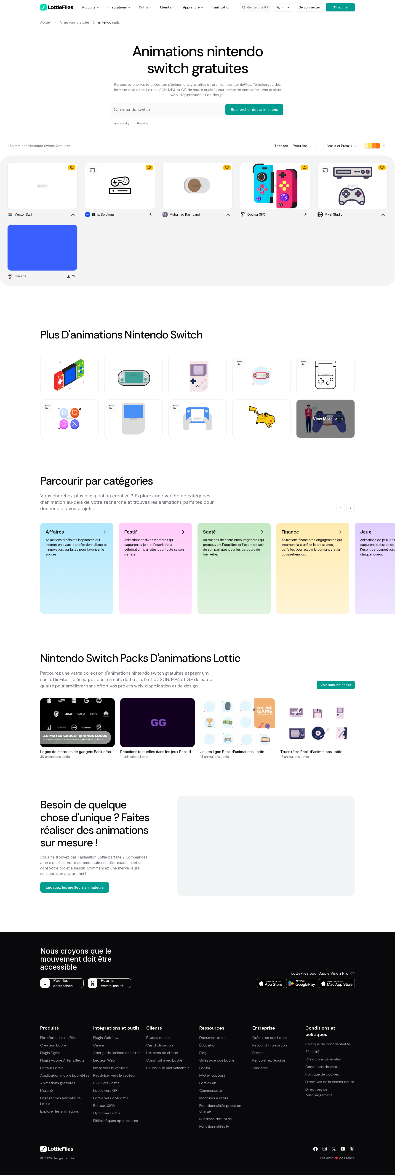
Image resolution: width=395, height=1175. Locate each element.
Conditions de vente (322, 1066)
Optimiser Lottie (106, 1113)
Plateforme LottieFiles (58, 1037)
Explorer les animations (59, 1111)
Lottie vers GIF (105, 1090)
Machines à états (213, 1098)
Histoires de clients (162, 1052)
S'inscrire (340, 7)
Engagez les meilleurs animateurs (75, 887)
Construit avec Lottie (164, 1060)
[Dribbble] (352, 1149)
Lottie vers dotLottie (110, 1098)
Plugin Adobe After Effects (62, 1060)
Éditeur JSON (104, 1105)
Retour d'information (269, 1045)
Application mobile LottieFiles (64, 1075)
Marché (46, 1090)
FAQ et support (212, 1075)
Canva (98, 1045)
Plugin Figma (50, 1052)
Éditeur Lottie (51, 1067)
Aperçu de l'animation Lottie (117, 1052)
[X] (333, 1149)
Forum (204, 1067)
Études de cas (158, 1037)
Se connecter (309, 7)
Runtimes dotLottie (215, 1118)
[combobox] (306, 146)
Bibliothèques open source (115, 1120)
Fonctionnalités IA (214, 1126)
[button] (197, 109)
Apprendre (191, 7)
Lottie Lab (207, 1083)
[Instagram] (324, 1149)
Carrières (260, 1067)
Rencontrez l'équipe (268, 1060)
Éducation (207, 1045)
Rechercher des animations (259, 7)
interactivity (121, 123)
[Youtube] (343, 1149)
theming (142, 123)
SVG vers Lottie (106, 1083)
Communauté (210, 1090)
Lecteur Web (104, 1060)
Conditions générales (323, 1059)
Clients (165, 7)
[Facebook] (315, 1149)
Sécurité (312, 1051)
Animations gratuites (57, 1083)
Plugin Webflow (105, 1037)
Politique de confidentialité (327, 1044)
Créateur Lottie (53, 1045)
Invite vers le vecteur (110, 1067)
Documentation (212, 1037)
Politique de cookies (322, 1074)
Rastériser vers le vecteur (114, 1075)
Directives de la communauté (329, 1081)
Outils (143, 7)
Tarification (221, 7)
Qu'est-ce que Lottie (216, 1060)
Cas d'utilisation (159, 1045)
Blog (202, 1052)
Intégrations (117, 7)
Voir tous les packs (335, 685)
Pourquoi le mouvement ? (167, 1067)
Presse (258, 1052)
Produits (89, 7)
